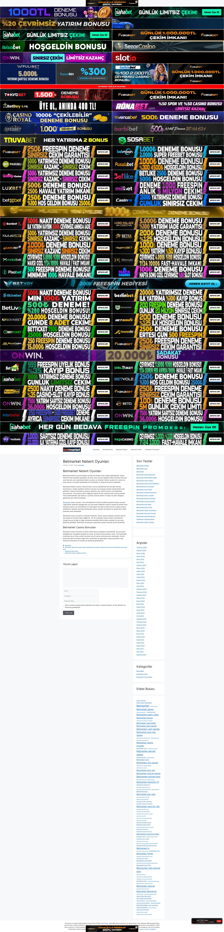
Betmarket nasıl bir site (148, 806)
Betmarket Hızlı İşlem (143, 504)
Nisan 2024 (140, 601)
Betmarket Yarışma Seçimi (145, 501)
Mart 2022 (140, 634)
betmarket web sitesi (142, 858)
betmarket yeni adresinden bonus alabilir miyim (147, 863)
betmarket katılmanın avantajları (143, 789)
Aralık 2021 (140, 643)
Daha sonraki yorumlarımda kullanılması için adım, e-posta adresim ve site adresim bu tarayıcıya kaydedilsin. (95, 606)
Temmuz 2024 (141, 592)
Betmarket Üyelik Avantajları (146, 510)
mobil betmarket (142, 907)
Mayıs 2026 (140, 553)
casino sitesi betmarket (143, 896)
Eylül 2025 (140, 562)
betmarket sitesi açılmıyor (152, 836)
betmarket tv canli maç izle (142, 851)
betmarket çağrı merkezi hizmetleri (144, 876)
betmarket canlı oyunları (141, 912)
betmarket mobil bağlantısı (142, 799)
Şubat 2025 (140, 571)
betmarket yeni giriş (143, 865)
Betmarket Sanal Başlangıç (145, 516)
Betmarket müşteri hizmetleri (144, 803)
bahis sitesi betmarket (144, 703)
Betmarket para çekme (143, 825)
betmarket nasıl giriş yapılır (142, 809)
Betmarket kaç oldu (146, 794)
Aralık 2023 (140, 613)
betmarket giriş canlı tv (141, 767)
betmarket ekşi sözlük (153, 748)
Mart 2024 (140, 604)
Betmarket (96, 449)
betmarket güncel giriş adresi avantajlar (145, 779)
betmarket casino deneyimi (142, 740)
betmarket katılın (155, 789)
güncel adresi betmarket (143, 903)
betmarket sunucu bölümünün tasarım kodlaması (147, 843)
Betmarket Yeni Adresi (152, 449)
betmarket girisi (141, 757)
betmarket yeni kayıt (141, 874)
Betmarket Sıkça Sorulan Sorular (146, 845)
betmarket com (141, 748)
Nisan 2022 (140, 631)
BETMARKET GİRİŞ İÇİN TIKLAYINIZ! (112, 87)
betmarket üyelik (141, 881)
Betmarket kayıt (142, 791)
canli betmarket (139, 894)
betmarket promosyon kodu (144, 831)
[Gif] (112, 211)
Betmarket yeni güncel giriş (148, 870)
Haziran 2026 (141, 550)
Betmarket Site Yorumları (145, 486)
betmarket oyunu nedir (141, 820)
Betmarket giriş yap (145, 770)
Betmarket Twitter (136, 449)
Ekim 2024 (140, 583)
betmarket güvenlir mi (143, 785)
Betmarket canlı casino (146, 726)
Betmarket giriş (142, 760)
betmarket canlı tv (155, 738)
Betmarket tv (142, 848)
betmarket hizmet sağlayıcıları (143, 787)
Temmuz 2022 (141, 622)
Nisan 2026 (140, 556)
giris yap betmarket (151, 900)
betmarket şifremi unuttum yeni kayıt (144, 883)
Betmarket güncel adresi (148, 773)
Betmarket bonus (144, 718)
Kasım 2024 (140, 580)
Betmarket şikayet (145, 886)
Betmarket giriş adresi (93, 547)
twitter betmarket (152, 907)
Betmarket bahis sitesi (147, 714)
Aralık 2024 (140, 577)
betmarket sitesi (140, 836)
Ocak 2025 (140, 574)
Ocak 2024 (140, 610)
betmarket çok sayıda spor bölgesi (144, 879)
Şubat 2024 (140, 607)
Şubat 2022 (140, 637)
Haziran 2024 (141, 595)
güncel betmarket (155, 903)
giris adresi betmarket (143, 898)
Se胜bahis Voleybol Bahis (145, 519)
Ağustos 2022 (141, 619)
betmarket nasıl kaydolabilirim (143, 811)
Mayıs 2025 (140, 568)
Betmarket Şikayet (121, 449)
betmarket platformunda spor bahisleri (145, 827)
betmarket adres (153, 706)
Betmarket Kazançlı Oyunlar (146, 513)
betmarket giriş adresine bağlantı (143, 765)
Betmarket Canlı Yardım (144, 480)
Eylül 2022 (140, 616)
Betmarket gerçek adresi (79, 547)
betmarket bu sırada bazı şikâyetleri (144, 720)
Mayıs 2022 (140, 628)
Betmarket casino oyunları (144, 744)
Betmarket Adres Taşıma (145, 522)
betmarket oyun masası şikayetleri (144, 818)
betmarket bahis (151, 712)
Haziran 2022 (141, 625)
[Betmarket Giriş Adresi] (72, 449)
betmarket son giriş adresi (142, 841)
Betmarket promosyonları (147, 834)
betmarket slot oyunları (142, 839)
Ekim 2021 (140, 649)
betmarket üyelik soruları (153, 881)
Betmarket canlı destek (148, 729)
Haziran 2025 (141, 565)
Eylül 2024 (140, 586)
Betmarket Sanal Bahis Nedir (146, 477)
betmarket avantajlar (141, 712)
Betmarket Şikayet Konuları (145, 498)
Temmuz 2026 (141, 547)
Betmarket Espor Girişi (144, 507)
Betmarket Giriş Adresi (71, 551)
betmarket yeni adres (144, 861)
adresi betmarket (141, 700)
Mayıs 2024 (140, 598)
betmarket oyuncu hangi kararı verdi (144, 813)
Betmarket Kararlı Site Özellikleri (147, 483)
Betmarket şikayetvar (146, 891)
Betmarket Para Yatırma (143, 822)
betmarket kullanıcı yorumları (142, 797)
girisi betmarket (140, 900)
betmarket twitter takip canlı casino (144, 856)
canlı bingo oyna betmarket (150, 894)
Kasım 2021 (140, 646)
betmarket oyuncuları (141, 816)
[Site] (56, 152)
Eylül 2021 (140, 652)
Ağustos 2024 (141, 589)
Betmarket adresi (145, 709)
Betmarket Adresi (142, 466)
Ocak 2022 (140, 640)
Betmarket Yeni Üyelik (144, 489)
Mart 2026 (140, 559)
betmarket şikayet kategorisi (142, 888)
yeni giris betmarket (142, 910)
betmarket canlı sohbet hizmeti (143, 738)
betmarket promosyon (142, 829)
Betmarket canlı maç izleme (146, 733)
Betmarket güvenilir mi (147, 782)
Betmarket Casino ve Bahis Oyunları (75, 553)
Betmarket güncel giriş (106, 547)
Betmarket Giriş (108, 449)
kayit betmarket (142, 905)
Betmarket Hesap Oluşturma (146, 492)
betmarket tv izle (154, 851)
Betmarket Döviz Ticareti (145, 495)
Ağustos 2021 (141, 655)
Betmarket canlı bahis (146, 723)
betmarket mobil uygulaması (144, 801)
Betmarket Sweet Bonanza (145, 475)
